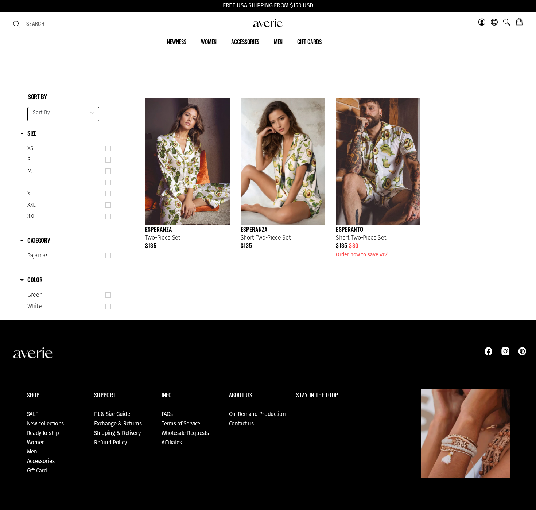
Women (36, 442)
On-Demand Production (257, 414)
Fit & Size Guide (112, 414)
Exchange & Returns (118, 423)
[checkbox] (67, 148)
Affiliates (172, 442)
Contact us (241, 423)
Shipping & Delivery (117, 433)
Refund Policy (110, 442)
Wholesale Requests (185, 433)
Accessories (41, 461)
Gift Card (37, 470)
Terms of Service (181, 423)
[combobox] (73, 25)
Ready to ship (43, 433)
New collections (45, 423)
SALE (32, 414)
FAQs (167, 414)
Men (32, 451)
